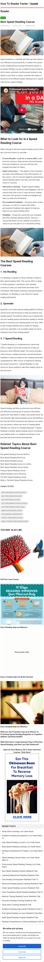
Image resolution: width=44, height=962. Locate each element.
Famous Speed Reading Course (12, 510)
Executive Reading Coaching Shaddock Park (19, 901)
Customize (22, 952)
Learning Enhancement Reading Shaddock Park (20, 875)
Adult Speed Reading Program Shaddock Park (20, 917)
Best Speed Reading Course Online (13, 507)
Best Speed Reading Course (11, 500)
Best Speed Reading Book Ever (12, 496)
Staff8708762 (5, 26)
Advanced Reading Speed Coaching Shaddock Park (22, 884)
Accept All (22, 946)
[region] (22, 943)
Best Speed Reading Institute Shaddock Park (20, 871)
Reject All (22, 958)
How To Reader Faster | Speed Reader (19, 7)
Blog (3, 18)
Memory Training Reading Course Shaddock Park (21, 896)
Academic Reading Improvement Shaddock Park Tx (22, 909)
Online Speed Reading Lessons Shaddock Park (20, 888)
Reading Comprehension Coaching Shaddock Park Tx (23, 922)
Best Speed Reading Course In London (14, 503)
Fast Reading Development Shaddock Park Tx (20, 879)
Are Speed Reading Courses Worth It (14, 492)
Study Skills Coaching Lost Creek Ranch (17, 831)
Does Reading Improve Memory (13, 627)
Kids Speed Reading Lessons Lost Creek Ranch (21, 842)
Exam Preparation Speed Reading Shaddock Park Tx (22, 892)
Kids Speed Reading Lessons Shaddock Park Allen (22, 913)
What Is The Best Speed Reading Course (15, 521)
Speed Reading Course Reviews (12, 514)
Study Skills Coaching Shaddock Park (16, 905)
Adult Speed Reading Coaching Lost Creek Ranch (21, 847)
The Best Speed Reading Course (12, 518)
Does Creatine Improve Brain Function (16, 677)
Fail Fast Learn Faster (9, 579)
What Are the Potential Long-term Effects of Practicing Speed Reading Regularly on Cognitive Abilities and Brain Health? (21, 734)
